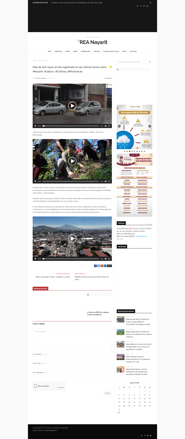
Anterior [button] (119, 126)
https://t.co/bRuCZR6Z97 (126, 236)
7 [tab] (139, 151)
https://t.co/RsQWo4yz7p (126, 234)
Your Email (40, 363)
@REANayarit (143, 236)
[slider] (70, 125)
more (109, 266)
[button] (72, 106)
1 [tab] (124, 151)
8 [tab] (141, 151)
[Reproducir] (35, 126)
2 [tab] (127, 151)
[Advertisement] (92, 19)
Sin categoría (108, 78)
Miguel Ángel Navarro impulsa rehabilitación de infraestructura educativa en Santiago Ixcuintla (137, 371)
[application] (72, 106)
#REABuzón (58, 51)
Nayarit (67, 51)
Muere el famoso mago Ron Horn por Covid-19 (67, 3)
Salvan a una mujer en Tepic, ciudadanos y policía (53, 277)
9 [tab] (144, 151)
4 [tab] (132, 151)
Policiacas (133, 51)
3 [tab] (129, 151)
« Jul (118, 412)
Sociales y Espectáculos (111, 51)
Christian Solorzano (40, 78)
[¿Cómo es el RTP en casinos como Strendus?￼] (99, 302)
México (75, 51)
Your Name (40, 354)
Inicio (49, 51)
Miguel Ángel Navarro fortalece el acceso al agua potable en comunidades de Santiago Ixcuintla (138, 321)
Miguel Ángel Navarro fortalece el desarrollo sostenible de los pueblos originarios (139, 334)
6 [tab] (137, 151)
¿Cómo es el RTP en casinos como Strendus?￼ (98, 313)
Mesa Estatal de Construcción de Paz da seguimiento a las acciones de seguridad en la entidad (138, 346)
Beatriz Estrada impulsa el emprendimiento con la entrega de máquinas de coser (138, 359)
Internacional (85, 51)
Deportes (97, 51)
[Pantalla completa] (109, 126)
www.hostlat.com (51, 430)
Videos (124, 51)
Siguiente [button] (149, 126)
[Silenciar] (106, 126)
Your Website (41, 372)
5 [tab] (134, 151)
